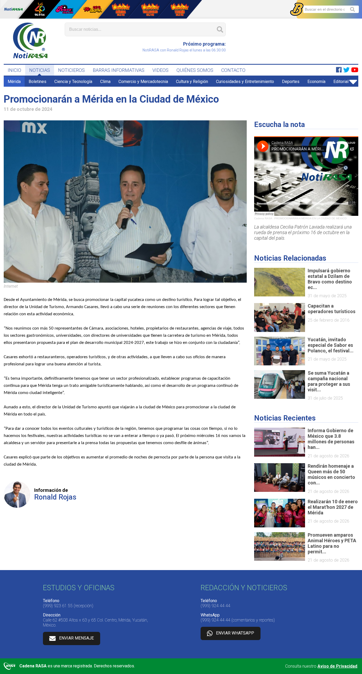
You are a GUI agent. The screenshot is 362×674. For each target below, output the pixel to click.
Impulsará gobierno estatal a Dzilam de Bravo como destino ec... (330, 279)
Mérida (14, 81)
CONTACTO (233, 70)
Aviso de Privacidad (337, 666)
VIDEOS (160, 70)
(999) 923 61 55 (58, 605)
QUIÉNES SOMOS (194, 70)
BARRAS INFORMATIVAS (118, 70)
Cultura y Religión (192, 81)
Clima (105, 81)
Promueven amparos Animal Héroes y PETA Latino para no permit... (332, 543)
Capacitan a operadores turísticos (331, 308)
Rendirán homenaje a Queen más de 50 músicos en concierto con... (331, 474)
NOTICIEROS (71, 70)
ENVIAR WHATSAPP (235, 633)
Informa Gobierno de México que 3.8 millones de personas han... (331, 439)
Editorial (340, 81)
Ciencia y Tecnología (73, 81)
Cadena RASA (263, 218)
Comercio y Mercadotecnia (143, 81)
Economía (316, 81)
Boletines (37, 81)
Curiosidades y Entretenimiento (245, 81)
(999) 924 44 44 (215, 605)
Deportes (290, 81)
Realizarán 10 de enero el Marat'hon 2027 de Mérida (333, 507)
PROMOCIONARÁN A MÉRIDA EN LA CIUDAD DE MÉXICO (310, 218)
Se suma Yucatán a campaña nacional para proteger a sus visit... (329, 381)
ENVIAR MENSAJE (76, 638)
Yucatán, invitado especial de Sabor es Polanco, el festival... (331, 345)
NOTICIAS (39, 70)
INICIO (14, 70)
